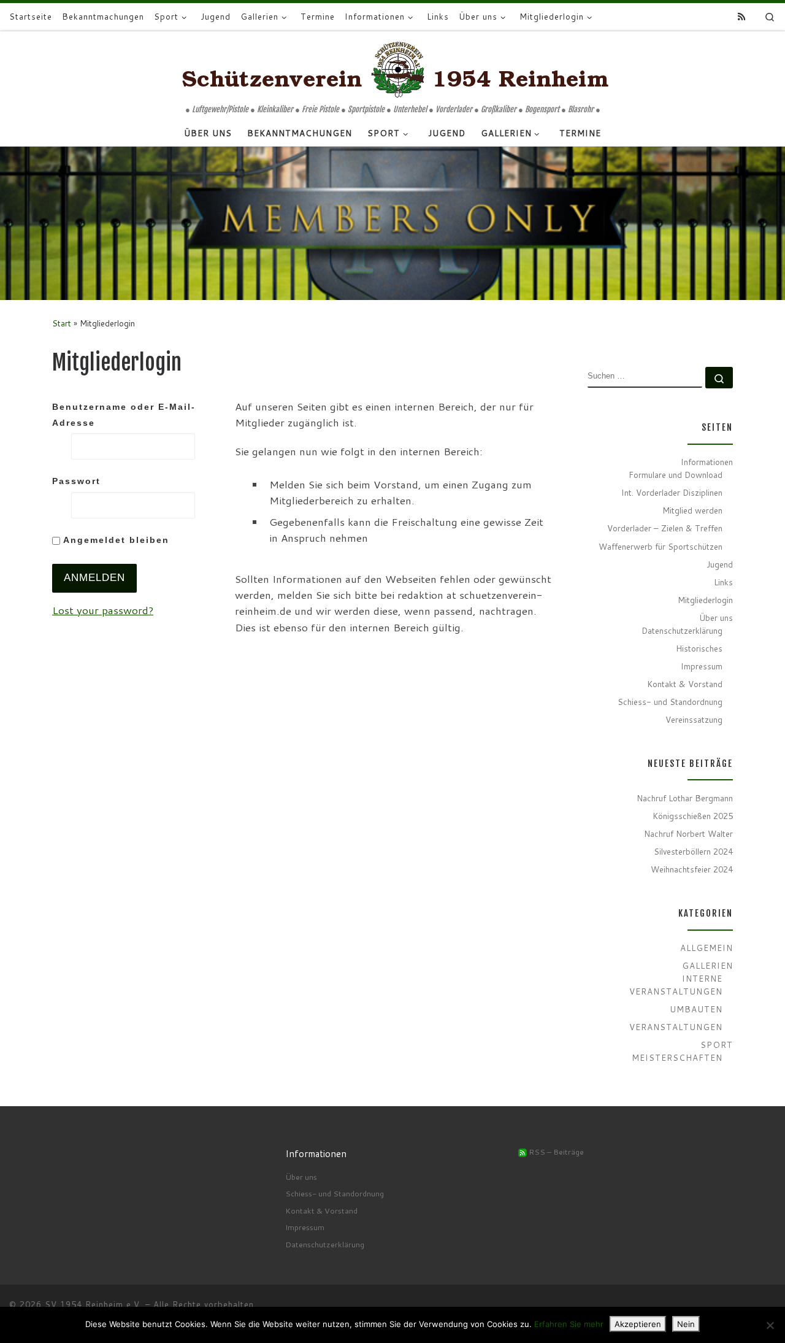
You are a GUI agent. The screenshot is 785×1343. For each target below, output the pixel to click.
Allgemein (706, 947)
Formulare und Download (675, 474)
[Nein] (770, 1325)
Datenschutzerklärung (681, 630)
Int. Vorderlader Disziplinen (671, 492)
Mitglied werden (692, 510)
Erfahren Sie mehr (568, 1324)
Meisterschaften (677, 1057)
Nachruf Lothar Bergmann (685, 798)
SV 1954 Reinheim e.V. (93, 1304)
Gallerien (707, 965)
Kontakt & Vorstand (684, 684)
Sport (716, 1044)
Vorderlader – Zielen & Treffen (664, 528)
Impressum (701, 666)
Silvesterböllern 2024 (693, 851)
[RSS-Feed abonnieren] (741, 17)
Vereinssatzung (693, 719)
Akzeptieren (638, 1324)
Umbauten (696, 1009)
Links (723, 582)
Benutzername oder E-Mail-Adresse (124, 415)
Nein (686, 1324)
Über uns (716, 617)
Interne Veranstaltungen (675, 984)
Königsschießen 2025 (693, 816)
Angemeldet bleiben (114, 540)
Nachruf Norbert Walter (688, 833)
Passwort (76, 481)
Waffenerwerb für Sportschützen (660, 546)
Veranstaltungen (675, 1027)
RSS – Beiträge (555, 1151)
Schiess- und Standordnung (670, 701)
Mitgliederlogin (705, 600)
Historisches (699, 648)
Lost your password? (102, 610)
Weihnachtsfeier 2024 (692, 869)
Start (61, 323)
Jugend (719, 564)
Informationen (707, 462)
